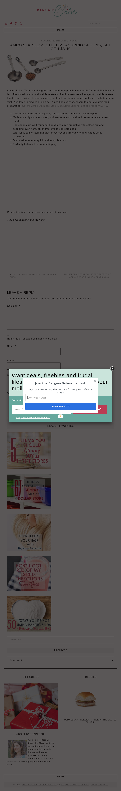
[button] (60, 383)
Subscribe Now (60, 406)
